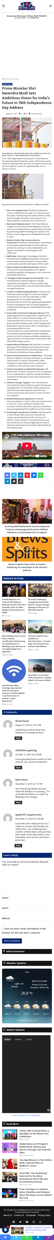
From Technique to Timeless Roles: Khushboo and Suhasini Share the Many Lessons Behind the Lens (35, 1193)
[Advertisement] (27, 49)
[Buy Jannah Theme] (27, 17)
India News (15, 79)
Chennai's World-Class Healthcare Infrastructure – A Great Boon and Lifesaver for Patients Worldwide (39, 641)
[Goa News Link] (27, 6)
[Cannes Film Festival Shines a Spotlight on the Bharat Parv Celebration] (9, 1134)
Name (5, 898)
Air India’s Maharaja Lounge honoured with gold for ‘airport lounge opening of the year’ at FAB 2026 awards (38, 604)
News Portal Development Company (32, 1211)
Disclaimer (31, 1215)
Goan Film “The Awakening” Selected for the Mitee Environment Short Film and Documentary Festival (33, 1177)
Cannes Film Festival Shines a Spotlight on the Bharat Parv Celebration (34, 1133)
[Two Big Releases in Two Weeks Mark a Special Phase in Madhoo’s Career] (9, 1164)
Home (6, 79)
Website (6, 918)
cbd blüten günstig (26, 750)
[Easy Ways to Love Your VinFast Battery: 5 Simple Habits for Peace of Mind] (40, 665)
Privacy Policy (44, 1215)
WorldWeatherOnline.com (27, 1020)
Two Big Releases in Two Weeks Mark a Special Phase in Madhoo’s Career (35, 1163)
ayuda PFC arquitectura (28, 815)
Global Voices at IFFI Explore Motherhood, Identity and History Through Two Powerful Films (35, 1148)
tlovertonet (22, 721)
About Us (7, 1215)
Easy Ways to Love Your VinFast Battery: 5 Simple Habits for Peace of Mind (39, 678)
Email (5, 908)
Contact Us (19, 1215)
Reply (18, 738)
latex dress (21, 780)
